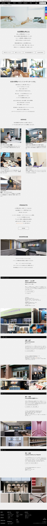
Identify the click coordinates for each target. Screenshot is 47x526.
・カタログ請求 (27, 513)
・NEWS (17, 513)
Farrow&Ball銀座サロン (29, 52)
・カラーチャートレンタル (28, 514)
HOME (2, 512)
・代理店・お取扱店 (9, 523)
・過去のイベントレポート (19, 515)
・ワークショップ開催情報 (19, 514)
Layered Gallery (40, 52)
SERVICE (2, 517)
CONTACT (26, 512)
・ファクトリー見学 (9, 516)
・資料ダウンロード (27, 516)
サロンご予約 (35, 406)
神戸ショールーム (18, 52)
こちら (36, 357)
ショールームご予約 (30, 291)
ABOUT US (9, 512)
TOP (1, 5)
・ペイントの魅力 (9, 513)
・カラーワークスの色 (10, 515)
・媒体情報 (17, 516)
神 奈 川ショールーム (7, 52)
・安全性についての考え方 (10, 514)
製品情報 (23, 228)
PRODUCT (2, 514)
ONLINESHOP (3, 523)
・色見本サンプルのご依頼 (28, 515)
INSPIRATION (3, 520)
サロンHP (28, 406)
